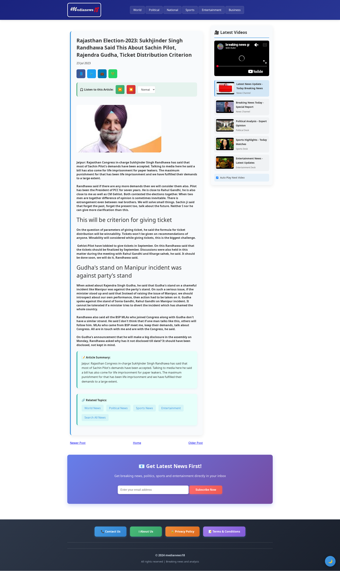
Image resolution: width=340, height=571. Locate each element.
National (172, 10)
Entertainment (211, 10)
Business (235, 10)
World (137, 10)
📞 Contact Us (110, 531)
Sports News (144, 408)
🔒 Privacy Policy (182, 531)
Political (154, 10)
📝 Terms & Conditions (224, 531)
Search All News (95, 417)
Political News (118, 408)
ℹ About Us (146, 531)
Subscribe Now (206, 489)
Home (137, 443)
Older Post (195, 443)
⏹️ (131, 89)
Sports (190, 10)
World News (92, 408)
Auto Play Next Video (232, 177)
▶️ (120, 89)
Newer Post (78, 443)
